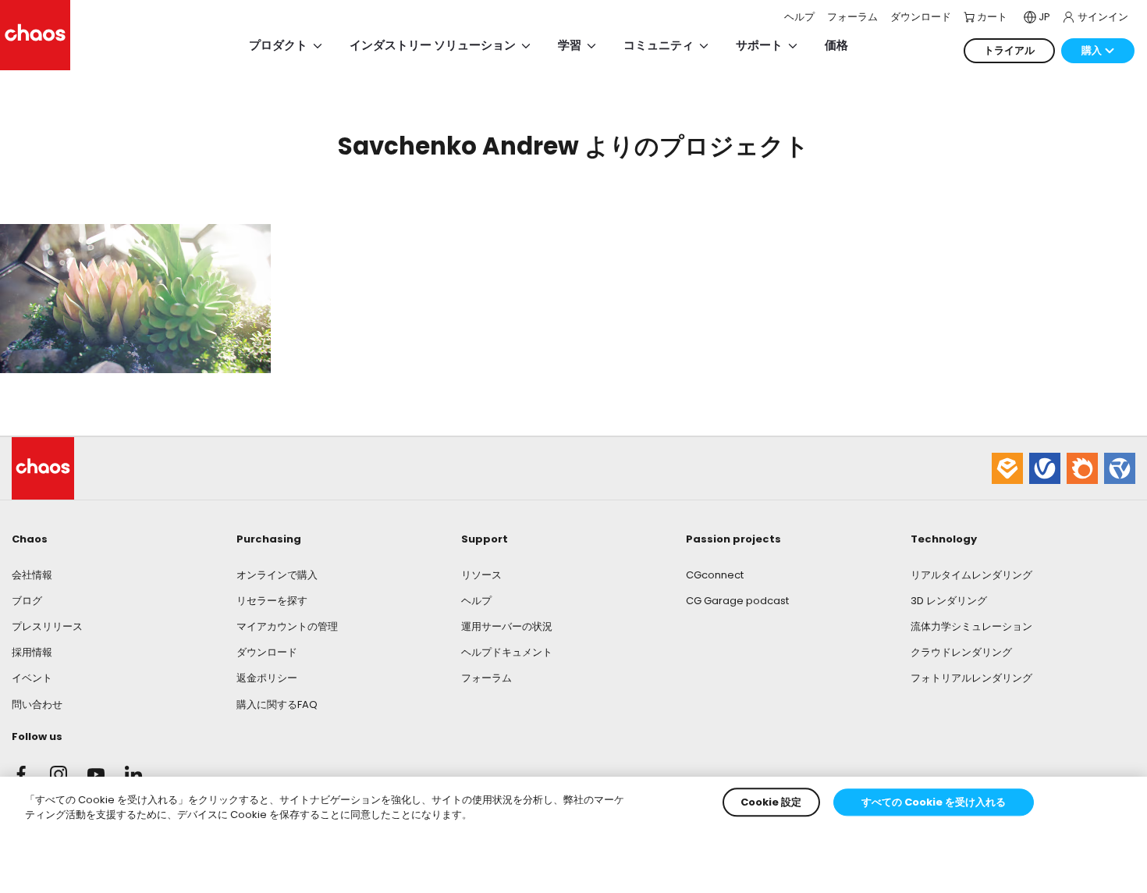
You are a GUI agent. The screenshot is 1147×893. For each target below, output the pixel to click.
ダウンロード (266, 652)
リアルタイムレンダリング (971, 574)
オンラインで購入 (277, 574)
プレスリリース (47, 626)
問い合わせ (37, 704)
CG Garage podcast (737, 600)
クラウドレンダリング (961, 652)
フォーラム (486, 678)
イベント (32, 678)
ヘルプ (476, 600)
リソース (481, 574)
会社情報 (32, 574)
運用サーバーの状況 (506, 626)
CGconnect (715, 574)
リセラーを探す (271, 600)
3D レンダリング (949, 600)
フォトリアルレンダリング (971, 678)
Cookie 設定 (770, 802)
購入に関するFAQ (277, 704)
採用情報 (32, 652)
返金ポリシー (266, 678)
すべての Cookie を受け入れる (933, 802)
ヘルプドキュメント (506, 652)
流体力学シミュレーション (971, 626)
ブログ (27, 600)
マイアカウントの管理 (287, 626)
